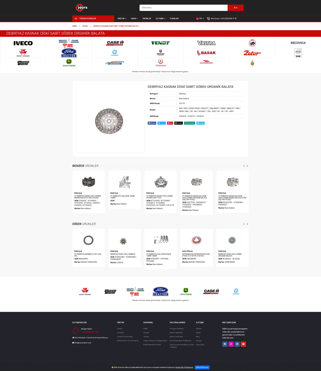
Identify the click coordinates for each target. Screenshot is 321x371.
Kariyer (199, 341)
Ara (235, 8)
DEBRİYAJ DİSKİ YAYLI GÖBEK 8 (86, 254)
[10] (115, 53)
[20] (252, 63)
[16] (206, 53)
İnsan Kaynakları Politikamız (180, 341)
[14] (161, 63)
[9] (115, 43)
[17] (206, 63)
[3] (23, 43)
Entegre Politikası (176, 329)
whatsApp (190, 123)
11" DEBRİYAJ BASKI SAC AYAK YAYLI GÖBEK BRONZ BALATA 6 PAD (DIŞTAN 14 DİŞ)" (196, 198)
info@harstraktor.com (82, 343)
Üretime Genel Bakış (125, 337)
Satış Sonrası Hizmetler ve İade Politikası (182, 346)
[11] (115, 63)
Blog (197, 337)
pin (171, 123)
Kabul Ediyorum (202, 367)
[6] (69, 43)
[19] (252, 53)
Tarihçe (146, 337)
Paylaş (152, 123)
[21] (298, 43)
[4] (23, 53)
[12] (161, 43)
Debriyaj (182, 94)
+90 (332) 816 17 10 (228, 19)
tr (200, 19)
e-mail (201, 123)
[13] (161, 53)
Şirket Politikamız (176, 337)
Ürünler (147, 19)
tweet (162, 123)
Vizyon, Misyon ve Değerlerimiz (155, 341)
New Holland (184, 99)
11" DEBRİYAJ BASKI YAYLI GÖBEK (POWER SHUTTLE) (123, 197)
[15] (206, 43)
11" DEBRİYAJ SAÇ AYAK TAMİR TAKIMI (86, 197)
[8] (69, 63)
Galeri (198, 333)
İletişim (160, 19)
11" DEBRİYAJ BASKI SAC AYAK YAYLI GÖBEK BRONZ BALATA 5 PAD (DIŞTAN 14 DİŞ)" (232, 198)
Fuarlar (174, 19)
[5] (23, 63)
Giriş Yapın (200, 345)
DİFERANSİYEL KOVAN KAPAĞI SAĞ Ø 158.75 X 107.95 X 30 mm (160, 255)
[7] (69, 53)
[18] (252, 43)
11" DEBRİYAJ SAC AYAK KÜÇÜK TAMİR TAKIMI (122, 255)
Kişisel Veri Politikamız (184, 367)
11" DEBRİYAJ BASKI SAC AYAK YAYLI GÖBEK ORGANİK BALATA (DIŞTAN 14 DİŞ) (158, 198)
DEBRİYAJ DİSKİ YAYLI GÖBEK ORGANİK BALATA (194, 255)
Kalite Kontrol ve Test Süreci (128, 341)
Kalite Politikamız (176, 333)
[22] (298, 53)
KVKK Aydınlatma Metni (152, 345)
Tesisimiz (120, 333)
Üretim (121, 19)
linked (179, 123)
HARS (133, 19)
